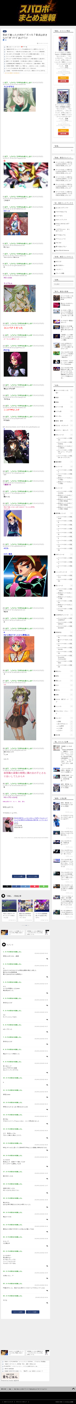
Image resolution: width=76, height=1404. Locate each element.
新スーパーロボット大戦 (65, 640)
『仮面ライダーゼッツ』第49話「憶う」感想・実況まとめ (20, 1364)
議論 (5, 31)
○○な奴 (65, 728)
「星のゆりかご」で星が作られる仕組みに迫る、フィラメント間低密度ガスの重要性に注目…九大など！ (26, 51)
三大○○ (65, 730)
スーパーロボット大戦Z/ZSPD (65, 492)
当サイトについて (8, 1401)
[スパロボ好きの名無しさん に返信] (47, 959)
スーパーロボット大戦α (65, 470)
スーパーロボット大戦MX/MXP (65, 627)
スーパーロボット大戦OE (65, 666)
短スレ (64, 690)
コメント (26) (32, 876)
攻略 (64, 694)
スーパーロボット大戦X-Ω (65, 576)
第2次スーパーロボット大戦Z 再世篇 (65, 500)
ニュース (64, 706)
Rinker (66, 67)
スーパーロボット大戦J (65, 529)
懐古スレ (64, 671)
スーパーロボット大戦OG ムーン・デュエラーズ (65, 451)
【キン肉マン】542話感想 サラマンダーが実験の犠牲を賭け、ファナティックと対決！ (26, 54)
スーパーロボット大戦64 (65, 644)
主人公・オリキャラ (64, 425)
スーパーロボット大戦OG (65, 439)
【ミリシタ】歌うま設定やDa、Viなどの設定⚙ (19, 56)
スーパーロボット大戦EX (65, 601)
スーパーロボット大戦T (65, 566)
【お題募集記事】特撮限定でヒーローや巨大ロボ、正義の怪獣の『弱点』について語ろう (26, 63)
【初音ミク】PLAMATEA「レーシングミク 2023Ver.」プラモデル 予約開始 (25, 1361)
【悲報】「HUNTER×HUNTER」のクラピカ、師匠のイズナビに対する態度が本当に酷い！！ (26, 70)
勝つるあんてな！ (61, 246)
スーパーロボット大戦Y (64, 392)
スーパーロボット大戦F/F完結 (65, 609)
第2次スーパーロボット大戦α (65, 478)
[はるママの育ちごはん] (10, 1379)
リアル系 (64, 411)
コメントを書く (19, 876)
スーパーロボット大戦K (65, 537)
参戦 (64, 676)
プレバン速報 (60, 273)
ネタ (64, 685)
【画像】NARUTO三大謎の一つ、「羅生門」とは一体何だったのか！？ (23, 1371)
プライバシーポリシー (21, 1401)
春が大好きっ (60, 265)
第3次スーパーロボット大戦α (65, 482)
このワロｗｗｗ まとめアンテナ (63, 230)
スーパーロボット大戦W (65, 533)
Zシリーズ (64, 488)
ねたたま (58, 261)
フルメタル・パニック (64, 712)
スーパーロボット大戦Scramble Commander (65, 657)
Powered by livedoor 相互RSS (10, 1380)
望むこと (64, 680)
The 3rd (58, 242)
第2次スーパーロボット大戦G (65, 593)
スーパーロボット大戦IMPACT (65, 623)
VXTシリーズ (64, 554)
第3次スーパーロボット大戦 (65, 597)
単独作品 (64, 632)
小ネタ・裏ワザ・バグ (64, 700)
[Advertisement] (25, 137)
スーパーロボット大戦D (65, 525)
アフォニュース (61, 239)
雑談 (64, 397)
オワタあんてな (61, 235)
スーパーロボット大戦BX (65, 549)
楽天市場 (63, 81)
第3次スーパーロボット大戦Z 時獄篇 (65, 504)
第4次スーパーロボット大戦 (65, 605)
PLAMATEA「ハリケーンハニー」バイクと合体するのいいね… (21, 1366)
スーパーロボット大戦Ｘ (65, 562)
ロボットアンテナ (61, 219)
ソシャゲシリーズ (64, 572)
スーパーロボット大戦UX (65, 545)
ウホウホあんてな (61, 211)
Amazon (63, 77)
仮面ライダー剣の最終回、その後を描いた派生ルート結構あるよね (24, 61)
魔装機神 (64, 462)
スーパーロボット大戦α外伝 (65, 474)
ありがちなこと (65, 723)
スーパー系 (64, 407)
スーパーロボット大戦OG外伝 (65, 443)
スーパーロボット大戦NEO (65, 662)
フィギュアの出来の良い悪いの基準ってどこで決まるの (21, 68)
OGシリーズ (64, 435)
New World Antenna (62, 250)
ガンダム (64, 416)
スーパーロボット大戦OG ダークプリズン (65, 456)
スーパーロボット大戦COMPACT (65, 619)
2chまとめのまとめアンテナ (62, 224)
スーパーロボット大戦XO (65, 652)
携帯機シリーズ (64, 513)
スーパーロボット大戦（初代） (65, 589)
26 (6, 40)
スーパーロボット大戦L (65, 541)
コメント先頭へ (33, 1312)
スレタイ (64, 718)
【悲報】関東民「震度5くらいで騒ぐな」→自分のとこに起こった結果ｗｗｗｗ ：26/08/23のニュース (26, 66)
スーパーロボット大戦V (65, 558)
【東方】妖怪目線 (9, 1368)
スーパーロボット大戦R (65, 521)
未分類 (64, 735)
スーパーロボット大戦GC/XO (65, 648)
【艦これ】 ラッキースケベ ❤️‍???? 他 (16, 46)
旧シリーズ (64, 585)
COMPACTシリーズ (64, 615)
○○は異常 (65, 726)
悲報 (65, 721)
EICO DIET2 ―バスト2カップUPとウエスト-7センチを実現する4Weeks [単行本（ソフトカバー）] (31, 820)
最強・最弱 (64, 421)
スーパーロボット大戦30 (65, 636)
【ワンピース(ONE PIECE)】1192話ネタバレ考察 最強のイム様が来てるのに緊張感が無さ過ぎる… (26, 58)
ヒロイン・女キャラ (64, 430)
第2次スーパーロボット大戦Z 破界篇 (65, 496)
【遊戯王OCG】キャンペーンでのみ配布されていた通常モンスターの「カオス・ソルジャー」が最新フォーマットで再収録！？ (26, 49)
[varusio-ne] (26, 189)
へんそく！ (59, 269)
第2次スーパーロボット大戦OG (65, 447)
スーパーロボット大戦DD (65, 580)
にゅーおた (59, 215)
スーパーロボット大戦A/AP (65, 517)
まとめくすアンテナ (62, 207)
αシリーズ (64, 466)
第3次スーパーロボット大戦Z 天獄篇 (65, 508)
